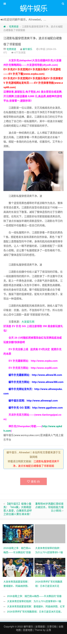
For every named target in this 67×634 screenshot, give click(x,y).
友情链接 (40, 626)
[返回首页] (4, 26)
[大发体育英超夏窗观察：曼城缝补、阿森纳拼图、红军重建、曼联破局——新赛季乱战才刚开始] (18, 567)
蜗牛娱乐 (27, 49)
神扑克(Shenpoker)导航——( (25, 426)
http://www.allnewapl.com (42, 400)
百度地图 (27, 630)
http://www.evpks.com (44, 361)
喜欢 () (35, 481)
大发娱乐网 (27, 321)
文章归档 (52, 626)
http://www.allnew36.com (47, 375)
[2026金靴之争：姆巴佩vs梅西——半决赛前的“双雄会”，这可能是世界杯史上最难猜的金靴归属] (18, 533)
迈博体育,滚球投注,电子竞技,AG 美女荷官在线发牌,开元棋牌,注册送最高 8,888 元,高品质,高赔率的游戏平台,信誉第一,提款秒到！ (32, 96)
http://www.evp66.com (44, 368)
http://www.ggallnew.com (47, 407)
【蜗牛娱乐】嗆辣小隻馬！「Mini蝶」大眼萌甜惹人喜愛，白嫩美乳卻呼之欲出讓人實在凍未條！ (17, 509)
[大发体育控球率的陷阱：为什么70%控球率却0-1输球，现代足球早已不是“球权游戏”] (50, 533)
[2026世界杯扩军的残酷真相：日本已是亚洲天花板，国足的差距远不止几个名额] (50, 567)
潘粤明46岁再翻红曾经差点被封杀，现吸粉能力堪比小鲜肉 (49, 507)
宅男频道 (14, 26)
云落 (48, 630)
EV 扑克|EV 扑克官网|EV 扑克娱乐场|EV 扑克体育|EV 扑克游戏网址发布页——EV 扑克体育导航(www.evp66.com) (33, 82)
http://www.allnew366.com (47, 382)
